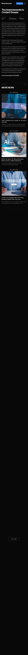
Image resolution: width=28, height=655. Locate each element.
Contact (19, 3)
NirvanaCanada (7, 3)
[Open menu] (25, 3)
